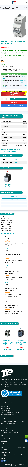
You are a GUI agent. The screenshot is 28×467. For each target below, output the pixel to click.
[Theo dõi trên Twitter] (4, 461)
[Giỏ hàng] (24, 2)
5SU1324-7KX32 (14, 196)
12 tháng (15, 162)
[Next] (26, 339)
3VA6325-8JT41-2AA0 (14, 202)
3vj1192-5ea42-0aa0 (14, 206)
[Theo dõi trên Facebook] (2, 461)
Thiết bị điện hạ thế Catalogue (9, 151)
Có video (12, 234)
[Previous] (2, 339)
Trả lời (6, 248)
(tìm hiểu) (21, 83)
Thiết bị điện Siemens (18, 7)
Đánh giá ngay (5, 232)
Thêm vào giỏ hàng (18, 99)
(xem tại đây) (22, 80)
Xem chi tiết (7, 349)
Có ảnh (17, 234)
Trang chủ (2, 7)
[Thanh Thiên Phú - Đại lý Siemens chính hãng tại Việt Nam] (14, 2)
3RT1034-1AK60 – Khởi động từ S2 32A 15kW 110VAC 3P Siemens (7, 342)
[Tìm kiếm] (26, 2)
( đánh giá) (4, 63)
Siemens (10, 7)
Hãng (6, 7)
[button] (2, 2)
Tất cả (3, 234)
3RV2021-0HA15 (14, 199)
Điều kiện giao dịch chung (6, 402)
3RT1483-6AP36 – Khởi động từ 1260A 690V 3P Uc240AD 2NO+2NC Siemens (21, 342)
